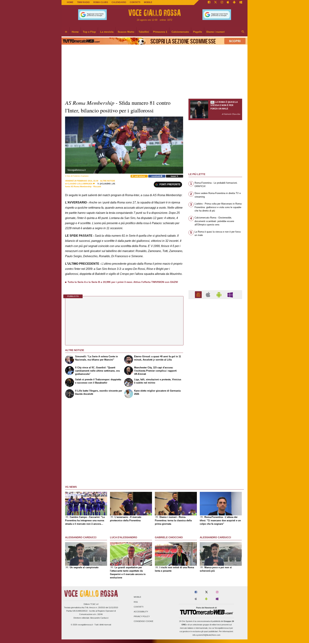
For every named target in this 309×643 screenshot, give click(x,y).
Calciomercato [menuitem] (180, 31)
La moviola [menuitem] (107, 31)
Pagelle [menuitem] (197, 31)
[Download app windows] (240, 2)
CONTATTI (135, 2)
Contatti (138, 607)
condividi (156, 176)
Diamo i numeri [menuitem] (215, 31)
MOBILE (148, 2)
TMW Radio (83, 2)
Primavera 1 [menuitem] (160, 31)
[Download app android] (234, 2)
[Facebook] (209, 2)
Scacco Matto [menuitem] (126, 31)
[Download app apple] (228, 2)
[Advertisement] (215, 440)
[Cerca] (243, 32)
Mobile (137, 597)
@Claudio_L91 (107, 184)
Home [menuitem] (75, 31)
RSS (136, 602)
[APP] (199, 294)
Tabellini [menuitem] (144, 31)
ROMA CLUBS (100, 2)
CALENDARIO (119, 2)
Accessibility (141, 612)
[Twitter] (215, 2)
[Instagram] (222, 2)
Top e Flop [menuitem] (89, 31)
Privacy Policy (142, 617)
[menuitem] (66, 32)
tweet (173, 176)
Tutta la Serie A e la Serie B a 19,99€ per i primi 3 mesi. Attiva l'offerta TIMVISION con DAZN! (123, 282)
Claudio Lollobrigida (79, 184)
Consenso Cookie (143, 621)
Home (70, 2)
